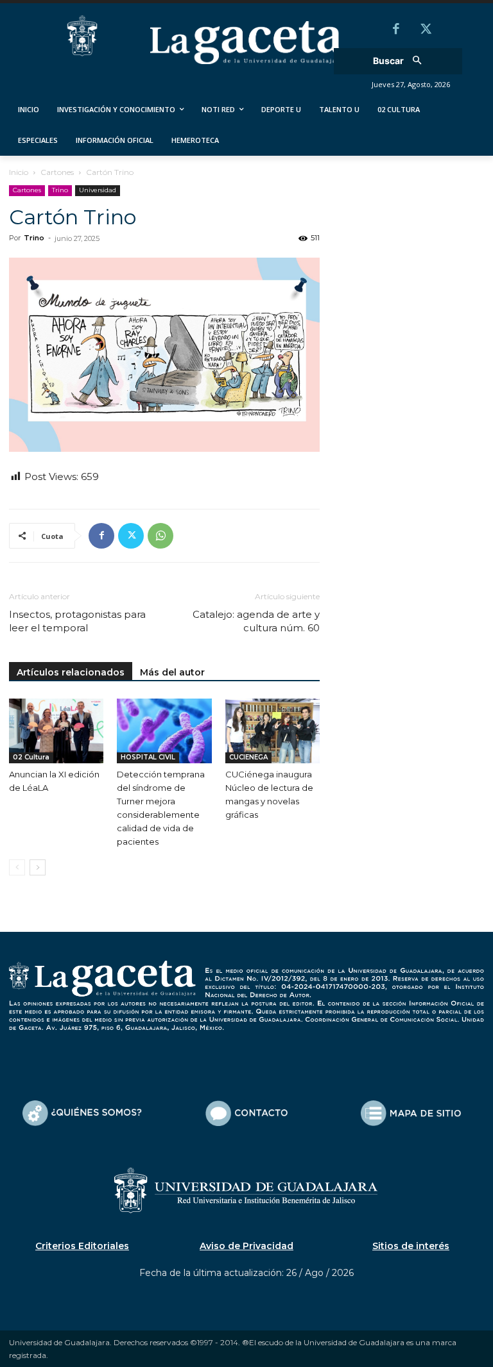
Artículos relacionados (71, 672)
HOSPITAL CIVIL (148, 757)
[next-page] (38, 867)
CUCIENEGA (248, 757)
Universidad (97, 190)
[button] (401, 61)
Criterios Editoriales (82, 1246)
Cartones (57, 172)
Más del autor (172, 672)
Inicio (18, 172)
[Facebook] (396, 30)
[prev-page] (17, 867)
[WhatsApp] (160, 536)
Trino (60, 190)
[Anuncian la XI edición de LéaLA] (56, 731)
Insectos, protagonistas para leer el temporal (77, 621)
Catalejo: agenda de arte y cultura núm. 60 (256, 621)
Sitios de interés (410, 1246)
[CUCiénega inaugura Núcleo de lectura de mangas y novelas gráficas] (272, 731)
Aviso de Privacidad (246, 1246)
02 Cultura (31, 757)
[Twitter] (425, 30)
